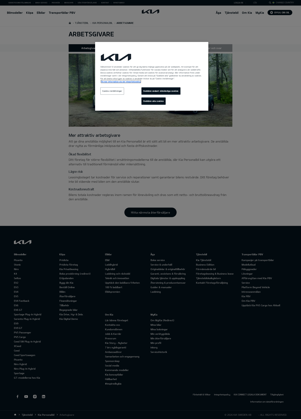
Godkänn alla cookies (153, 101)
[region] (151, 76)
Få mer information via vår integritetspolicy (121, 81)
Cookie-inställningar (112, 91)
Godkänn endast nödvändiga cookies (161, 91)
